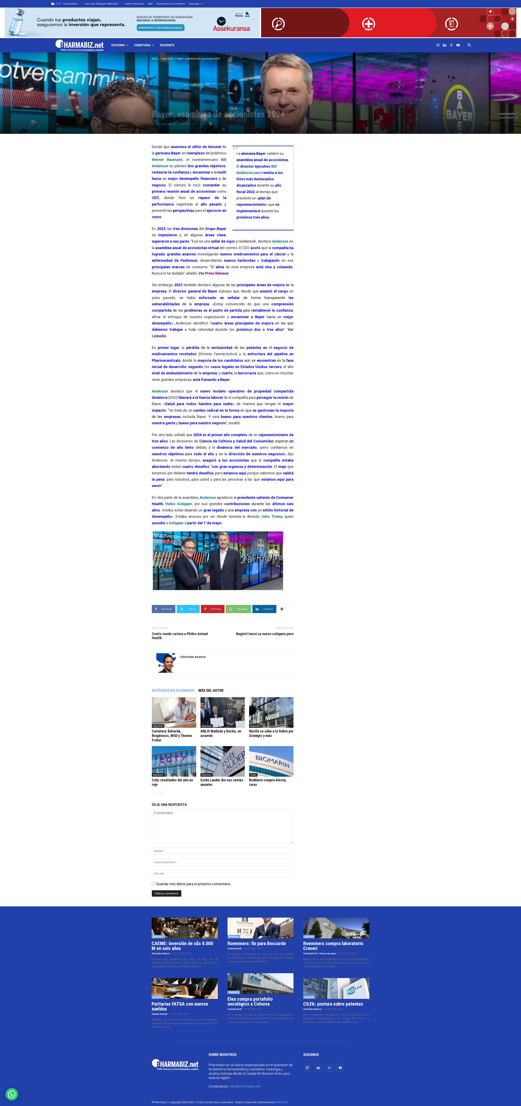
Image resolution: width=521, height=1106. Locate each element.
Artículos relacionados (173, 690)
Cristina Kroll (235, 948)
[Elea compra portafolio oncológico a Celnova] (261, 983)
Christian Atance (166, 124)
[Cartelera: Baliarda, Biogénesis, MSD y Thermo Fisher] (174, 712)
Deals (253, 774)
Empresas (167, 58)
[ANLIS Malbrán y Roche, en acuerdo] (222, 712)
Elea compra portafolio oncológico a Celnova (250, 1001)
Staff (150, 3)
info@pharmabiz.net (244, 1086)
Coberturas (142, 45)
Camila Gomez (159, 1014)
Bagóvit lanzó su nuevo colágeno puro (264, 634)
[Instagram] (438, 45)
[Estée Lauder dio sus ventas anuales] (222, 761)
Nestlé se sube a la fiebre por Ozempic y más (271, 733)
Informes (309, 936)
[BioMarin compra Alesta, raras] (271, 761)
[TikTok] (451, 45)
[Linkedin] (445, 45)
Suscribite (167, 45)
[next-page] (160, 793)
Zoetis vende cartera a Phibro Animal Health (180, 636)
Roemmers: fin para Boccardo (257, 943)
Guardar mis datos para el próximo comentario (193, 884)
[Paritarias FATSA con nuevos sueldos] (185, 988)
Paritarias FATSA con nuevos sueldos (180, 1006)
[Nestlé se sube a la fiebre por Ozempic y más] (271, 712)
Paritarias (158, 997)
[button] (469, 45)
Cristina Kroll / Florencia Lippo (319, 953)
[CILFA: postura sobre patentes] (336, 988)
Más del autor (210, 690)
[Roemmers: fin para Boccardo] (261, 928)
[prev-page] (154, 793)
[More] (282, 609)
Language (194, 3)
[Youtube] (458, 45)
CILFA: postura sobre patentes (333, 1004)
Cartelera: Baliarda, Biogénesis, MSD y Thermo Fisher (172, 735)
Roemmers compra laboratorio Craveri (333, 946)
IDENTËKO (282, 1102)
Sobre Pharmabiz (134, 3)
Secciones (118, 45)
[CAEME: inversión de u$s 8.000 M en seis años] (185, 928)
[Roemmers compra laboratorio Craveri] (336, 928)
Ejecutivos (234, 936)
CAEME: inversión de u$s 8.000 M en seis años (182, 946)
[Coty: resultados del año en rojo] (174, 761)
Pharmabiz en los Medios (171, 3)
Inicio (155, 58)
